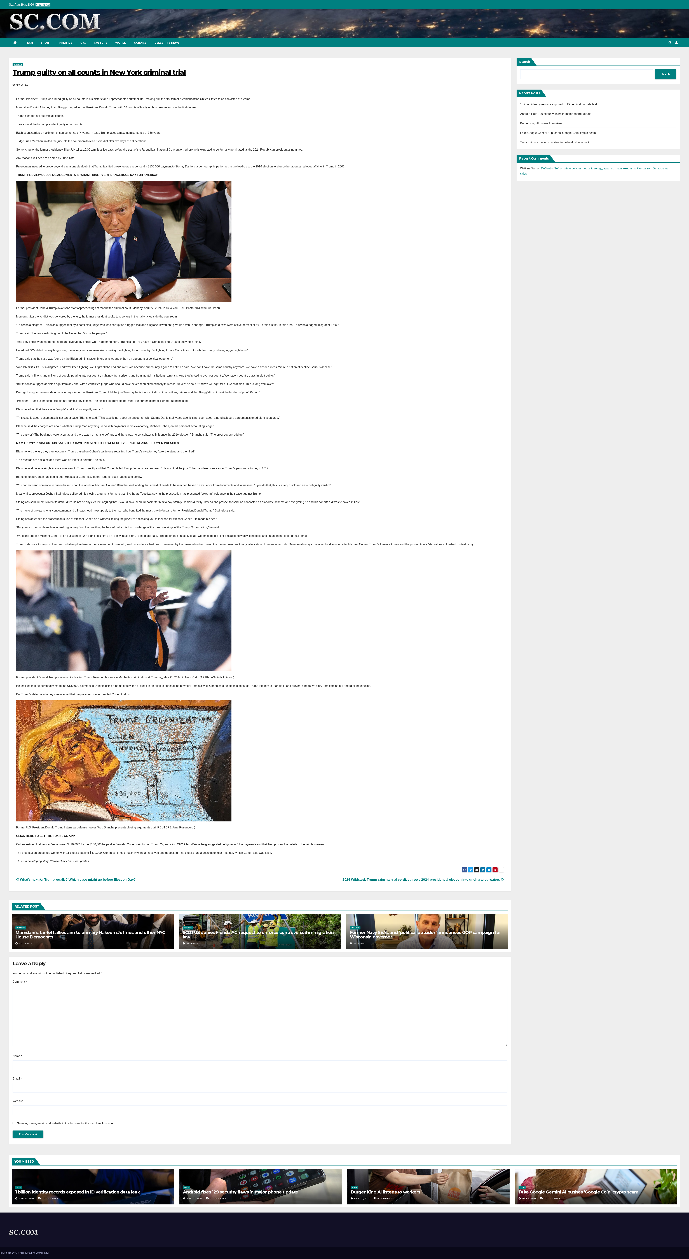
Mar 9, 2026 (529, 1198)
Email (17, 1078)
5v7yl (15, 1252)
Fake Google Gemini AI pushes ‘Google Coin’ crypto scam (558, 132)
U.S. (83, 42)
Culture (100, 42)
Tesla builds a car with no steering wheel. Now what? (554, 142)
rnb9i (46, 1252)
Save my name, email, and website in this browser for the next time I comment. (66, 1123)
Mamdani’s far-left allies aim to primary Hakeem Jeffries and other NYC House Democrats (90, 935)
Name (17, 1056)
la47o (3, 1252)
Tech (29, 42)
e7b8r (21, 1252)
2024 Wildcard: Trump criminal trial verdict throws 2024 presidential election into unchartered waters (422, 879)
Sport (46, 42)
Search (524, 62)
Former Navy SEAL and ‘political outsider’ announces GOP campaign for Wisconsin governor (425, 935)
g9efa (28, 1252)
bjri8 (33, 1252)
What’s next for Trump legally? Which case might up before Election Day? (77, 879)
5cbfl (8, 1252)
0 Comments (50, 1198)
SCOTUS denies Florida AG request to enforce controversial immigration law (258, 935)
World (120, 42)
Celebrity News (167, 42)
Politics (65, 42)
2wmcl (39, 1252)
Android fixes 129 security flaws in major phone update (556, 113)
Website (18, 1100)
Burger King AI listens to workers (541, 123)
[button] (670, 42)
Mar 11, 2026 (27, 1198)
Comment (20, 981)
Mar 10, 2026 (194, 1198)
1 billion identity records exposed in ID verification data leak (559, 104)
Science (140, 42)
